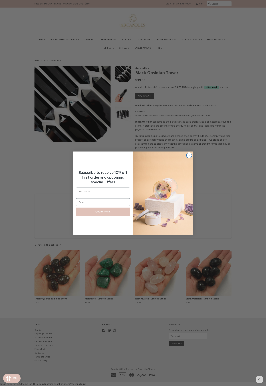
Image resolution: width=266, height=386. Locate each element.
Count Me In (103, 211)
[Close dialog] (189, 155)
